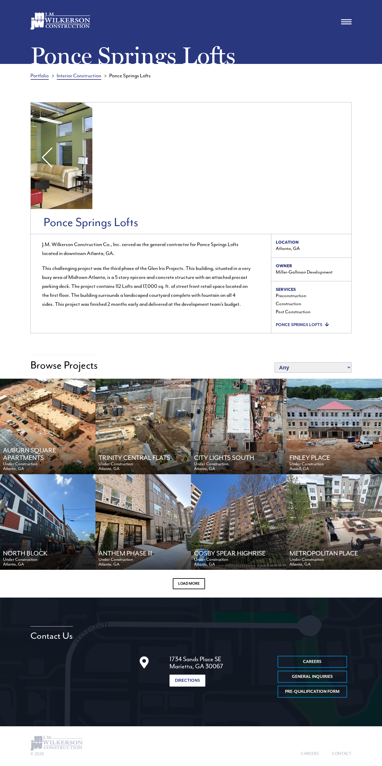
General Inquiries (312, 676)
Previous (45, 157)
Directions (187, 680)
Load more (189, 583)
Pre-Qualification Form (312, 691)
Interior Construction (79, 76)
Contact (342, 753)
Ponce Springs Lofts (299, 325)
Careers (312, 661)
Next (336, 157)
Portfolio (39, 76)
